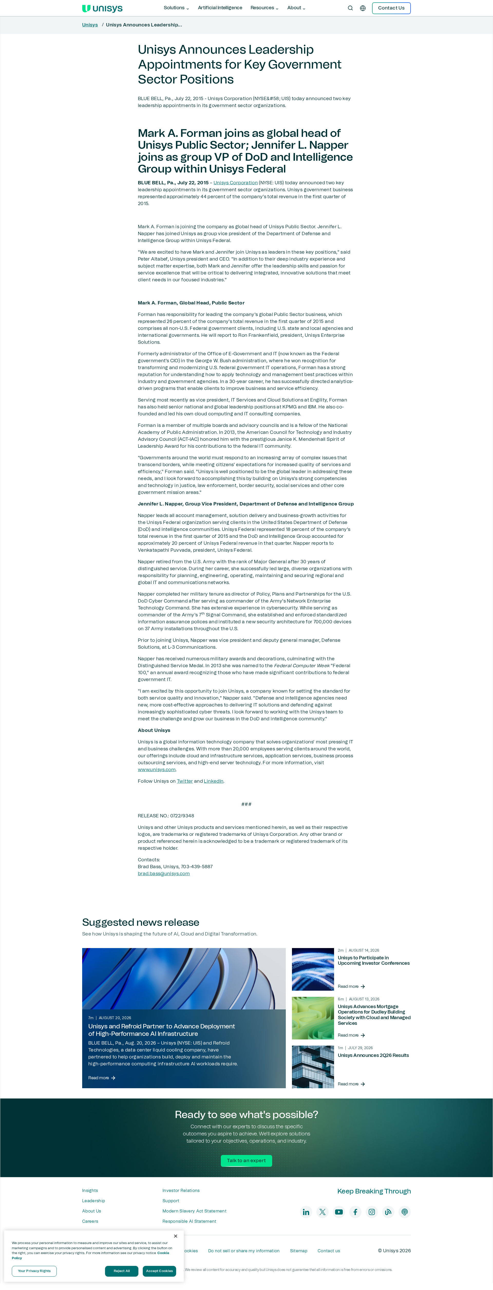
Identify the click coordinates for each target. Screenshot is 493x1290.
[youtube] (339, 1212)
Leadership (93, 1201)
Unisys (90, 25)
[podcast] (405, 1212)
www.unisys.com (157, 770)
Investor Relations (181, 1191)
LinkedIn (213, 781)
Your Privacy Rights (34, 1271)
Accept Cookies (159, 1271)
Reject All (122, 1271)
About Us (91, 1211)
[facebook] (355, 1212)
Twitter (185, 781)
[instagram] (372, 1212)
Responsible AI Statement (189, 1221)
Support (171, 1201)
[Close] (175, 1236)
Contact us (329, 1251)
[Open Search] (350, 8)
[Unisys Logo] (102, 8)
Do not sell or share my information (244, 1251)
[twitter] (322, 1212)
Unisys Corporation (236, 183)
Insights (90, 1191)
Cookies (189, 1251)
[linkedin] (306, 1212)
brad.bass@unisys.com (164, 874)
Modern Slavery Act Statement (194, 1211)
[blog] (388, 1212)
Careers (90, 1221)
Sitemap (298, 1251)
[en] (363, 8)
